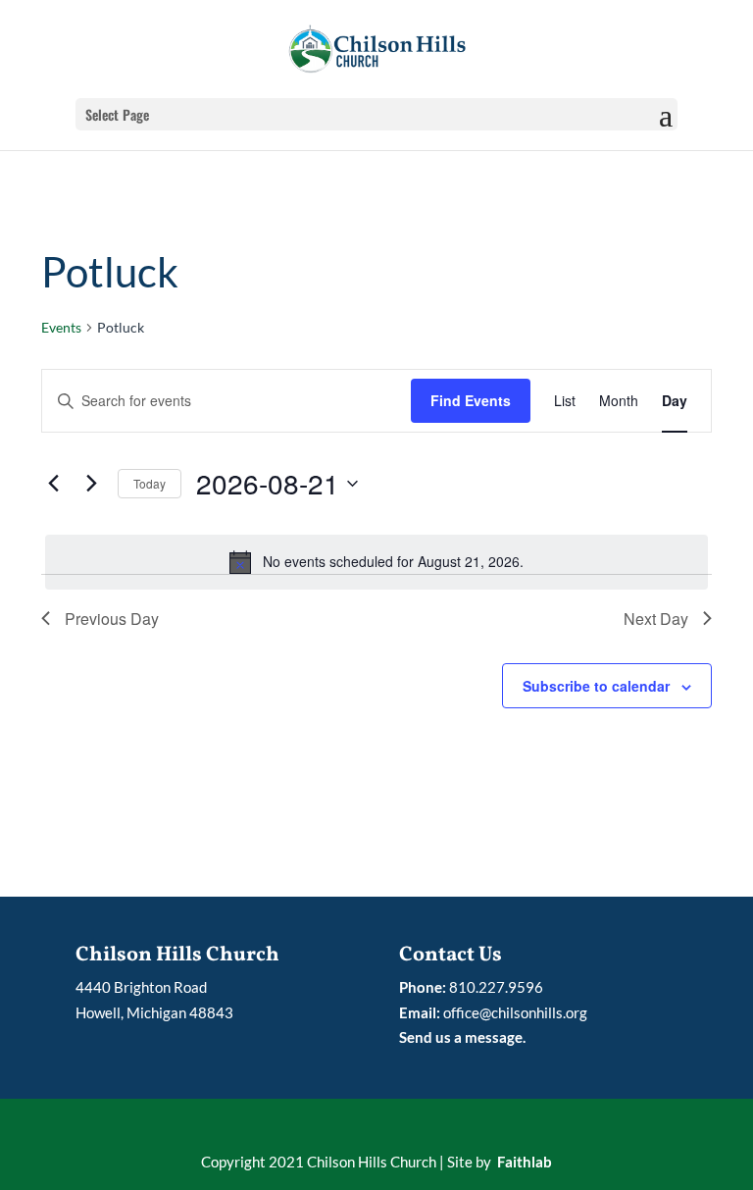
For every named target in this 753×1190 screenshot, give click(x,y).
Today (149, 483)
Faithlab (524, 1161)
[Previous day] (53, 483)
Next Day (656, 618)
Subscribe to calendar (596, 686)
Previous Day (112, 618)
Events (61, 327)
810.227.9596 (496, 987)
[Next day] (91, 483)
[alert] (376, 562)
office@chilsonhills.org (515, 1012)
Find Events (470, 400)
